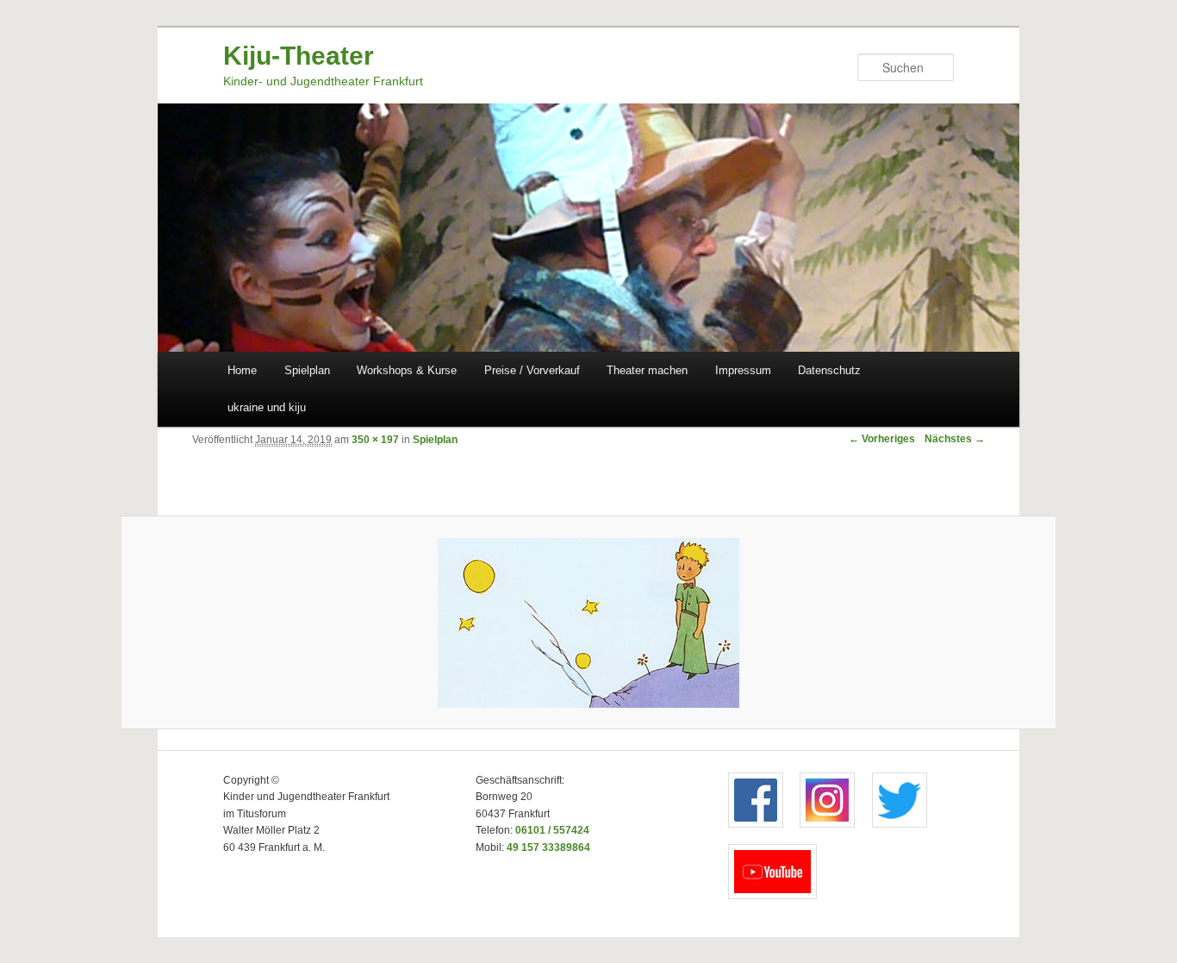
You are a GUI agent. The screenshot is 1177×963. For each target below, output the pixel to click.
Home (242, 370)
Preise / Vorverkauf (532, 370)
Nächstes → (955, 439)
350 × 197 (375, 440)
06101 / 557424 (552, 830)
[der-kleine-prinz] (589, 623)
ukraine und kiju (266, 407)
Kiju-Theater (298, 55)
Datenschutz (829, 370)
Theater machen (647, 370)
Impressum (743, 370)
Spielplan (307, 370)
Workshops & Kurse (407, 370)
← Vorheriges (882, 439)
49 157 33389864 (548, 847)
